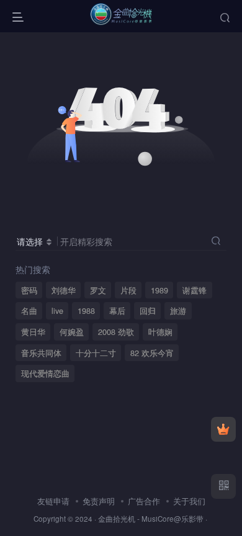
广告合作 (144, 501)
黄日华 (33, 331)
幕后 (117, 310)
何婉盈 (72, 331)
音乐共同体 (41, 353)
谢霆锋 (194, 290)
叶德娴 (160, 331)
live (57, 310)
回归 (148, 310)
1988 (86, 310)
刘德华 (64, 290)
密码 (29, 290)
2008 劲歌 (116, 331)
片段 (128, 290)
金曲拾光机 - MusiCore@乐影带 (151, 519)
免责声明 (99, 501)
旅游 (178, 310)
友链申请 (53, 501)
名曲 (29, 310)
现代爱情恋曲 (45, 373)
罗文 (98, 290)
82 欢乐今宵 (152, 353)
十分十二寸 (96, 353)
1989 (159, 290)
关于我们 (189, 501)
